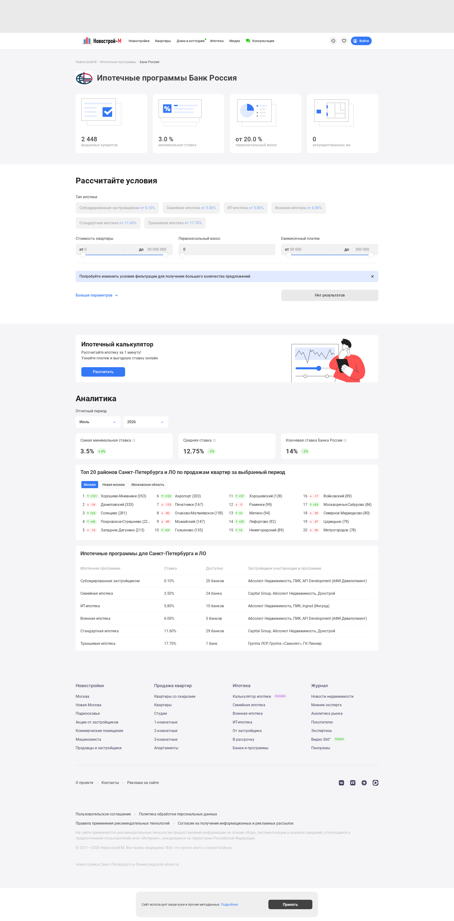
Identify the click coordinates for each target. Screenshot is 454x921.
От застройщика (247, 730)
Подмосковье (88, 713)
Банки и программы (250, 748)
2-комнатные (165, 730)
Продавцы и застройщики (99, 748)
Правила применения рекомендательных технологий (123, 823)
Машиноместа (88, 739)
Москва (82, 696)
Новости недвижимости (332, 696)
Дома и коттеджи (191, 41)
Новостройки (139, 41)
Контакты (110, 782)
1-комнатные (165, 722)
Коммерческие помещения (99, 730)
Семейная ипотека (249, 705)
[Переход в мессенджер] (375, 782)
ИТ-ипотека (242, 722)
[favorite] (344, 41)
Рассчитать (103, 372)
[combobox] (98, 422)
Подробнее (229, 904)
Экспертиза (321, 730)
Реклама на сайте (143, 782)
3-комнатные (165, 739)
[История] (333, 41)
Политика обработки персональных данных (178, 814)
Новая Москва (88, 705)
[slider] (83, 255)
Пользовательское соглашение (103, 814)
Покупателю (322, 722)
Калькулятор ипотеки (259, 696)
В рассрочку (243, 739)
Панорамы (320, 748)
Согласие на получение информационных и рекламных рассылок (236, 823)
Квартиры (163, 41)
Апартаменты (166, 748)
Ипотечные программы (118, 62)
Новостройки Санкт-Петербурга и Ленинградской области (127, 864)
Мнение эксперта (326, 705)
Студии (160, 713)
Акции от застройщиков (97, 722)
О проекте (84, 782)
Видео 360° (327, 739)
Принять (290, 904)
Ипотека (217, 41)
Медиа (234, 41)
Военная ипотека (248, 713)
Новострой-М (86, 62)
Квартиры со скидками (174, 696)
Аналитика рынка (327, 713)
